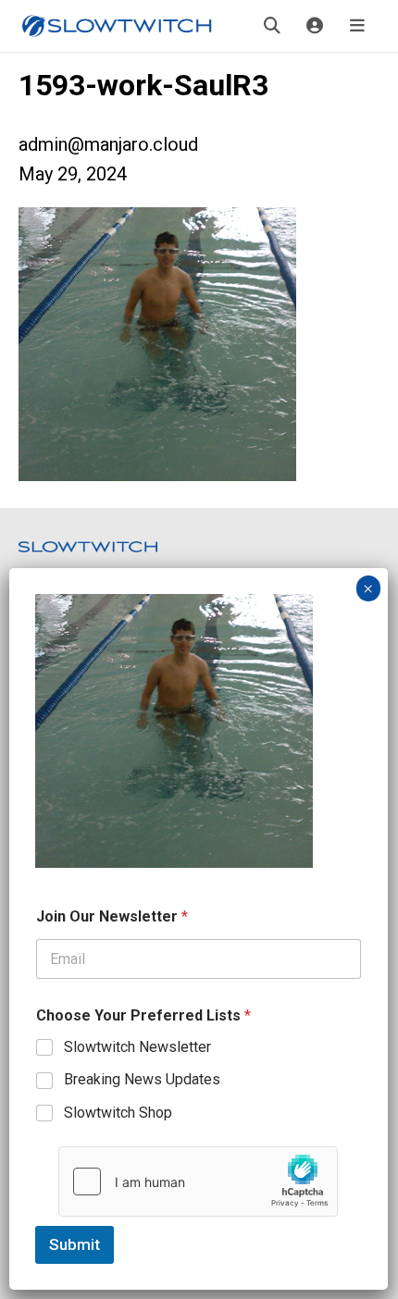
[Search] (272, 25)
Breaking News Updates (142, 1079)
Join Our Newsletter (112, 916)
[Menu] (357, 25)
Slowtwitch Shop (118, 1112)
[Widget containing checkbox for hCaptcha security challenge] (198, 1181)
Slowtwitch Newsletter (137, 1047)
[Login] (314, 25)
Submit (74, 1244)
